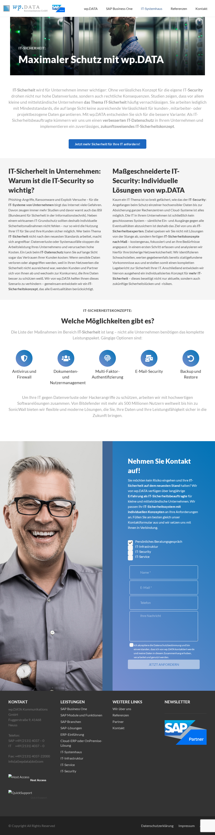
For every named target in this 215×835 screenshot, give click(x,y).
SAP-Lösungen (71, 728)
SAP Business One (73, 709)
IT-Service (67, 764)
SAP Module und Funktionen (81, 715)
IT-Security (68, 771)
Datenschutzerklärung (157, 826)
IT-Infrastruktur (71, 758)
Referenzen (121, 715)
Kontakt (119, 728)
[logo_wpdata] (25, 8)
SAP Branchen (70, 722)
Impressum (186, 826)
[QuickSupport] (20, 793)
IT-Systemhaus (71, 752)
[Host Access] (18, 777)
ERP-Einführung (72, 734)
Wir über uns (122, 709)
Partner (118, 722)
